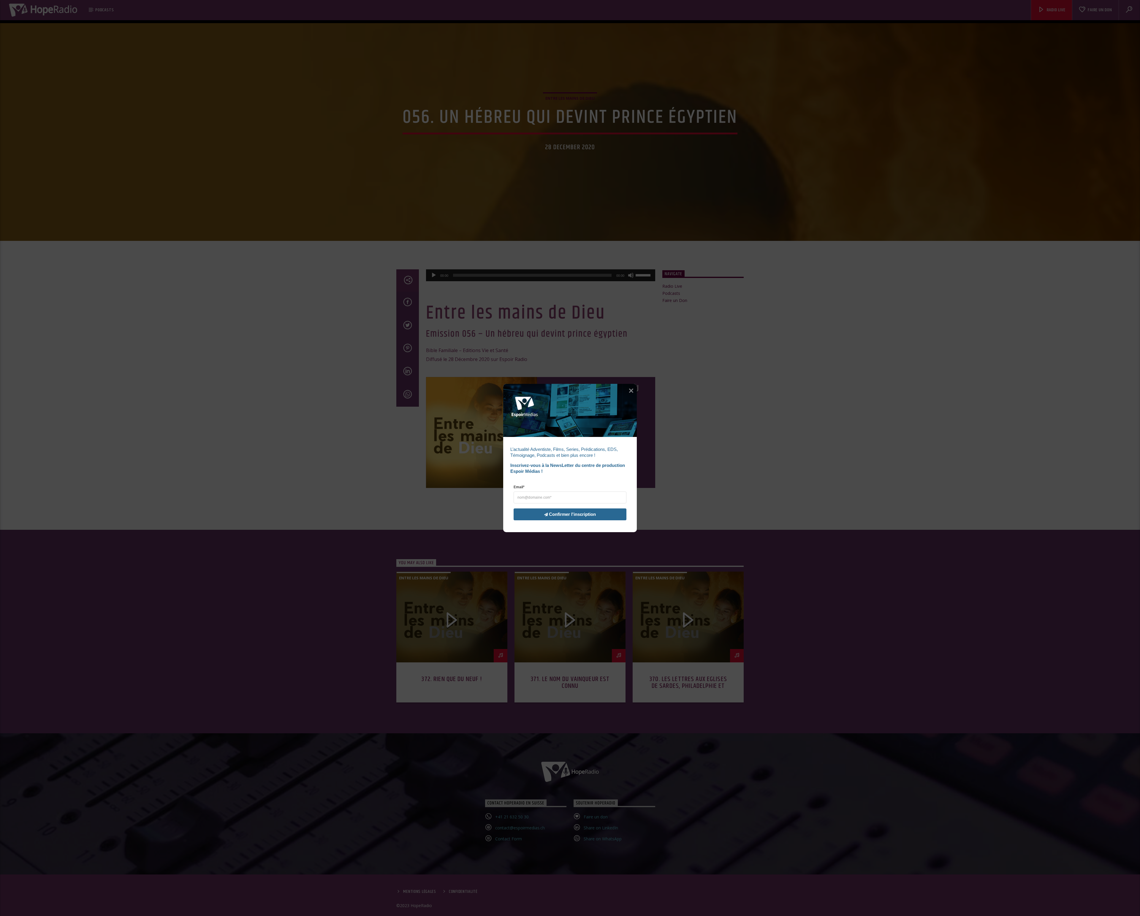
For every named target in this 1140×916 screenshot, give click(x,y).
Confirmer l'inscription (572, 514)
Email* (519, 487)
